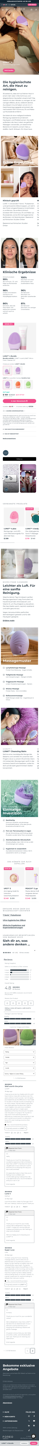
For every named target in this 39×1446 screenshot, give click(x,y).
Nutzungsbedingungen (9, 1397)
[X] (29, 1421)
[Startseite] (19, 9)
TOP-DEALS (32, 4)
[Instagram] (29, 1416)
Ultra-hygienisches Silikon (14, 920)
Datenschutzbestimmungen (13, 1396)
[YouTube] (34, 1421)
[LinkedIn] (29, 1426)
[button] (33, 1436)
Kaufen (34, 1443)
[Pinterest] (34, 1426)
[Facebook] (34, 1416)
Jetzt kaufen (8, 70)
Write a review (24, 952)
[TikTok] (29, 1430)
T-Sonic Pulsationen (12, 915)
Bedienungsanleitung (9, 438)
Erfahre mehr (9, 621)
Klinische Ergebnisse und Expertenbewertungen (14, 926)
